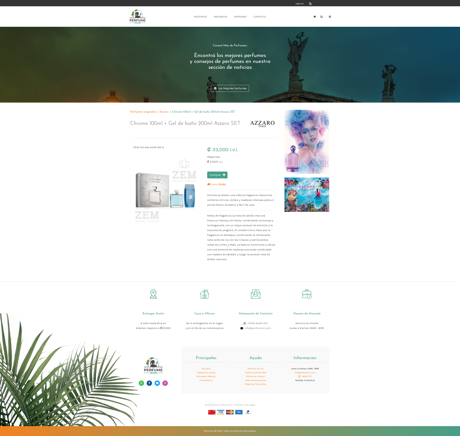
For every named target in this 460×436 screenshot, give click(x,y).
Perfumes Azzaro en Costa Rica (250, 110)
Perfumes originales (143, 111)
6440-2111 (307, 376)
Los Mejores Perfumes (232, 88)
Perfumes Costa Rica (263, 3)
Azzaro (164, 111)
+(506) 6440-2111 (257, 323)
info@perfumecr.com (258, 328)
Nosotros (200, 16)
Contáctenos (206, 380)
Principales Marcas (206, 376)
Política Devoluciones (255, 380)
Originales (220, 16)
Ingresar (300, 3)
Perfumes (240, 16)
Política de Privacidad (255, 372)
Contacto (259, 16)
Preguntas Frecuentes (255, 384)
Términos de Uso (255, 368)
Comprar (216, 175)
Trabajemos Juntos (206, 372)
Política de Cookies (255, 376)
